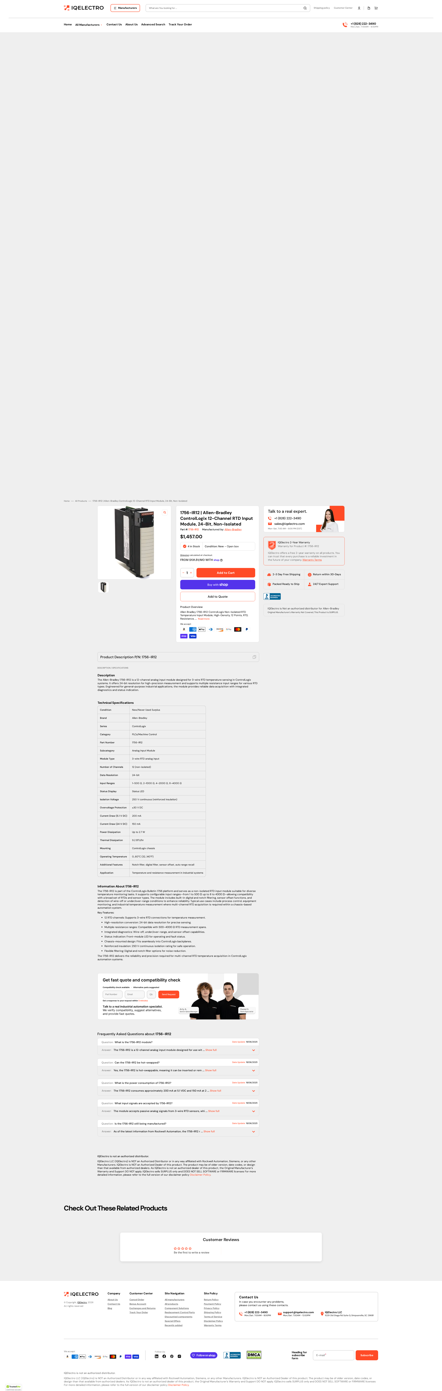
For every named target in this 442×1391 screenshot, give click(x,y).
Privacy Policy (211, 1308)
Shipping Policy (212, 1312)
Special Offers (172, 1321)
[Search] (305, 8)
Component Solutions (177, 1308)
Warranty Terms (312, 557)
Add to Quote (218, 594)
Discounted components (178, 1316)
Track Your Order (138, 1312)
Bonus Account (137, 1303)
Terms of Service (213, 1316)
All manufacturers (174, 1299)
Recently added (173, 1325)
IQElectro (82, 1302)
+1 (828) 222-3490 (363, 24)
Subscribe (367, 1355)
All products (171, 1303)
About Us (113, 1299)
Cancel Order (136, 1299)
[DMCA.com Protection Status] (254, 1358)
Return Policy (211, 1299)
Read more (204, 616)
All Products (81, 498)
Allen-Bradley (233, 527)
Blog (110, 1308)
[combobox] (228, 8)
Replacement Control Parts (180, 1312)
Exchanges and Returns (142, 1308)
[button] (359, 8)
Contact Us (114, 1303)
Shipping (184, 552)
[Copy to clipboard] (254, 654)
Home (67, 498)
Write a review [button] (250, 1249)
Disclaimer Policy (200, 1172)
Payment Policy (212, 1303)
